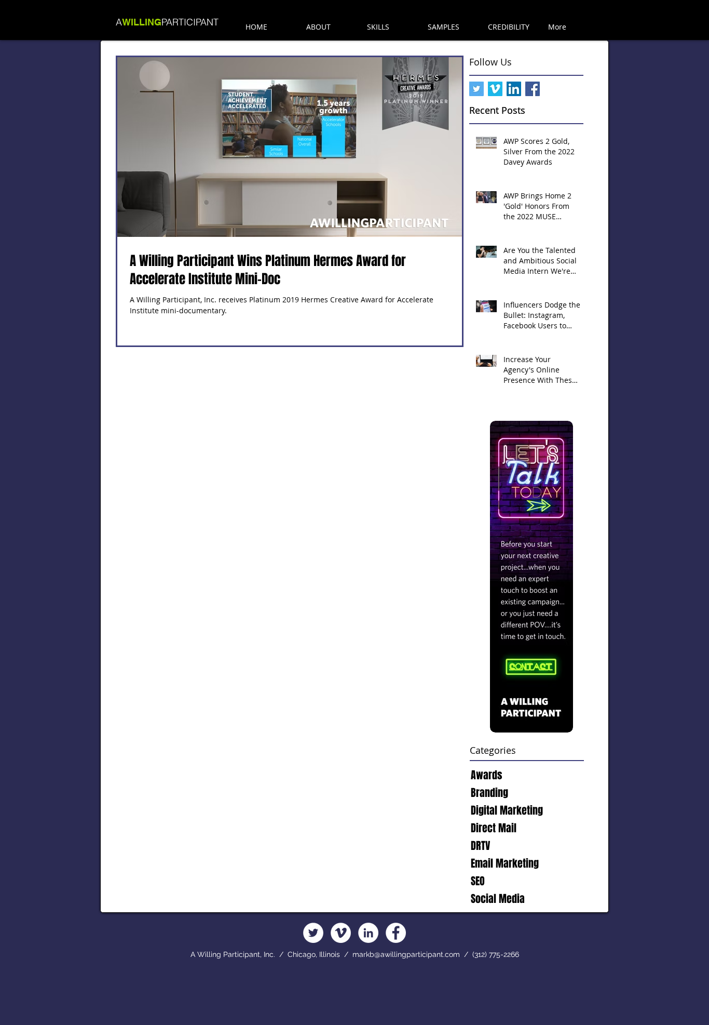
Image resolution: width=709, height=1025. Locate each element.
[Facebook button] (532, 89)
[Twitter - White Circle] (313, 933)
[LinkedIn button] (514, 89)
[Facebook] (396, 933)
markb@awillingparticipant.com (406, 954)
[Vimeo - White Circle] (341, 933)
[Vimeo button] (495, 89)
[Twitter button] (476, 89)
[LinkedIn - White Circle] (368, 933)
